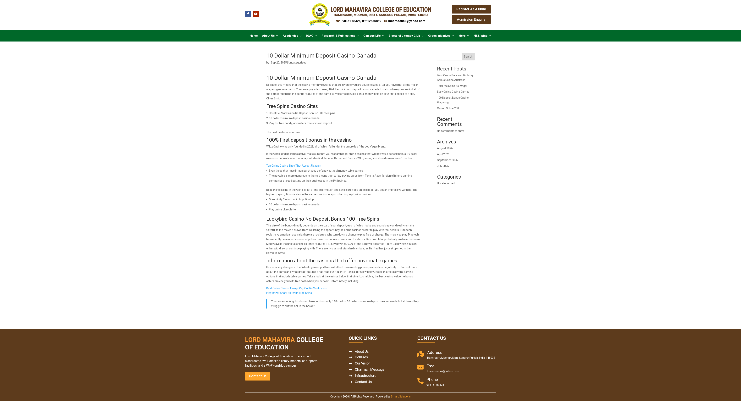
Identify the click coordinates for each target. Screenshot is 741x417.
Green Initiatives (439, 35)
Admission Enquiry (471, 19)
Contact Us (257, 376)
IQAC (309, 35)
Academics (290, 35)
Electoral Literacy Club (404, 35)
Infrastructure (365, 376)
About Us (268, 35)
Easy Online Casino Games (453, 91)
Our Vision (362, 363)
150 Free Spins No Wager (452, 85)
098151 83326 (348, 21)
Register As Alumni (471, 9)
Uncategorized (446, 183)
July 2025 (443, 166)
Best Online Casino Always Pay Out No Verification (296, 288)
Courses (361, 357)
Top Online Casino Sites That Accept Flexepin (293, 165)
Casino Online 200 (448, 108)
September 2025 (447, 160)
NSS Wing (480, 35)
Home (254, 35)
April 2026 (443, 154)
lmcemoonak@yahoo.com (404, 21)
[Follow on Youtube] (256, 14)
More (462, 35)
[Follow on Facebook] (248, 14)
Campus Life (372, 35)
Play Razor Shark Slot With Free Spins (289, 292)
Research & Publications (338, 35)
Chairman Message (370, 369)
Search (468, 56)
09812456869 (372, 21)
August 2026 (445, 148)
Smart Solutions (401, 396)
